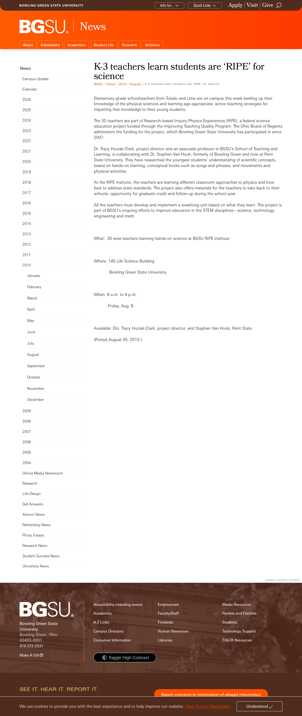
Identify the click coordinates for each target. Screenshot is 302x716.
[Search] (278, 5)
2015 (26, 213)
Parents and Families (239, 613)
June (31, 332)
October (33, 377)
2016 (26, 203)
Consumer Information (112, 640)
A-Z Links (101, 622)
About (28, 45)
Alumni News (33, 514)
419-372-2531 (31, 646)
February (34, 287)
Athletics (152, 45)
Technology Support (239, 631)
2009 (26, 411)
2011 (26, 255)
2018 (26, 182)
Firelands (165, 622)
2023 (26, 131)
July (30, 343)
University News (35, 566)
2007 (26, 431)
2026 (26, 99)
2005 (26, 452)
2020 (26, 161)
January (33, 275)
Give (267, 5)
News (110, 84)
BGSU (98, 84)
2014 (26, 223)
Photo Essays (33, 535)
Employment (168, 604)
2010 (122, 84)
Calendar (29, 89)
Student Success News (40, 556)
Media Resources (236, 604)
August (136, 84)
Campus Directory (108, 631)
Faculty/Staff (168, 613)
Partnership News (36, 525)
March (32, 298)
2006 (26, 442)
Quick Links (202, 5)
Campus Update (35, 79)
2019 (26, 172)
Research (129, 45)
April (31, 309)
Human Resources (173, 631)
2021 (26, 151)
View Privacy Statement (207, 706)
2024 (26, 120)
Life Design (31, 493)
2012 (26, 244)
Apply (235, 5)
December (35, 399)
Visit (252, 5)
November (35, 388)
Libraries (165, 640)
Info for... (167, 5)
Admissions (50, 45)
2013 (26, 234)
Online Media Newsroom (42, 473)
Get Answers (32, 504)
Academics (76, 45)
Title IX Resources (237, 640)
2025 (26, 110)
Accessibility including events (118, 604)
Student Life (104, 45)
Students (229, 622)
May (30, 320)
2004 (26, 463)
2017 (26, 193)
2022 (26, 141)
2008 (26, 421)
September (36, 366)
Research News (34, 545)
